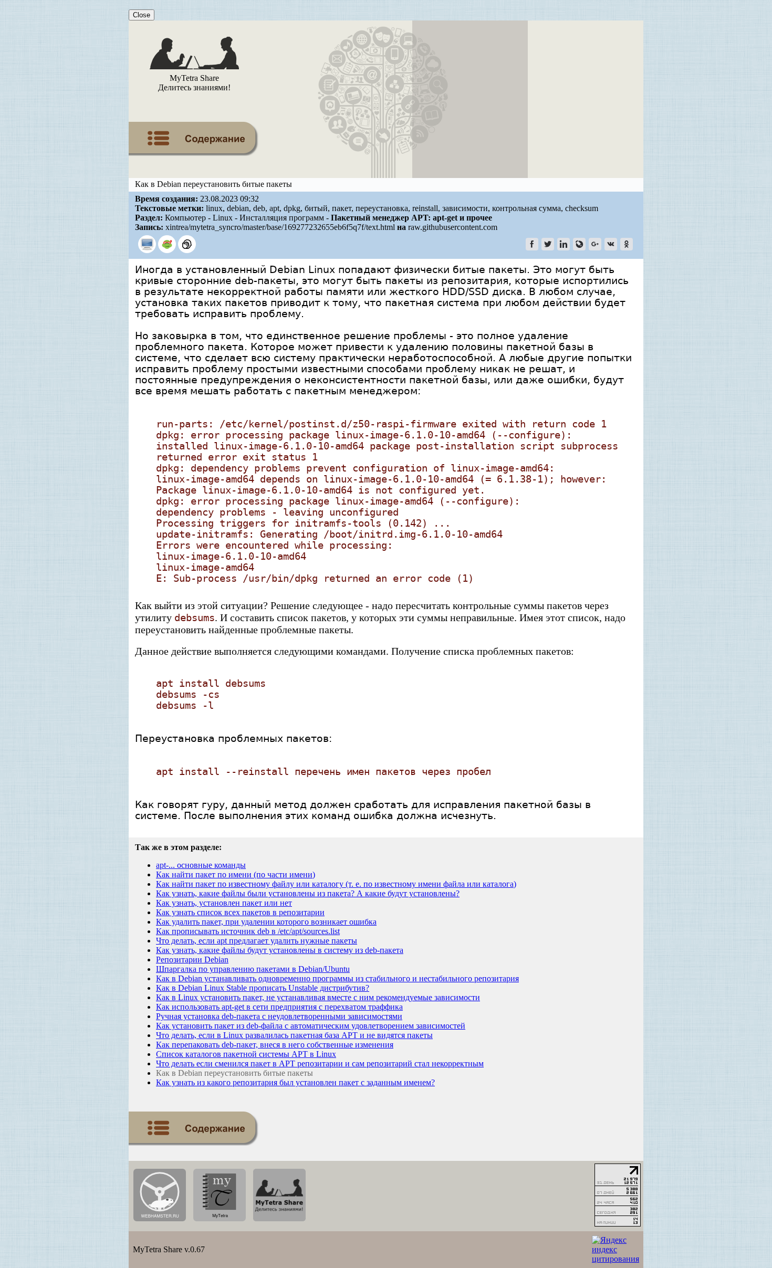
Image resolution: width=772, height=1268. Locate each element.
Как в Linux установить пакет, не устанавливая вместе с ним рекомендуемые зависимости (318, 997)
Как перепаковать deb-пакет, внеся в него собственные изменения (274, 1044)
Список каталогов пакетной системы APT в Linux (246, 1054)
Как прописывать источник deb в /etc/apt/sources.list (248, 931)
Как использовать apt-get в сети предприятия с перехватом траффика (279, 1006)
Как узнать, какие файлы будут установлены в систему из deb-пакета (279, 950)
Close (141, 15)
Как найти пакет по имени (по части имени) (235, 874)
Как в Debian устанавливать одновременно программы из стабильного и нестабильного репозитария (337, 978)
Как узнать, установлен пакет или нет (224, 902)
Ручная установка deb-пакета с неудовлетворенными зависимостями (279, 1016)
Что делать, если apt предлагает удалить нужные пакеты (256, 940)
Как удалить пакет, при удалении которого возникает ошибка (266, 921)
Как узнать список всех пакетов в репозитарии (240, 912)
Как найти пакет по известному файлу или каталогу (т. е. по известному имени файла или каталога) (336, 883)
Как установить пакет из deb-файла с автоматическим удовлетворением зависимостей (310, 1025)
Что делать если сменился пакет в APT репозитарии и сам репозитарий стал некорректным (320, 1063)
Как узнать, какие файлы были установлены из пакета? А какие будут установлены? (308, 893)
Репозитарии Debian (192, 959)
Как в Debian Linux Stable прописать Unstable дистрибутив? (262, 987)
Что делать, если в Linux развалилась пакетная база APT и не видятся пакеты (294, 1035)
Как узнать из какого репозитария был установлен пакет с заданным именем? (295, 1082)
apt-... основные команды (201, 865)
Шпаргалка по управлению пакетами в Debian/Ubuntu (253, 969)
